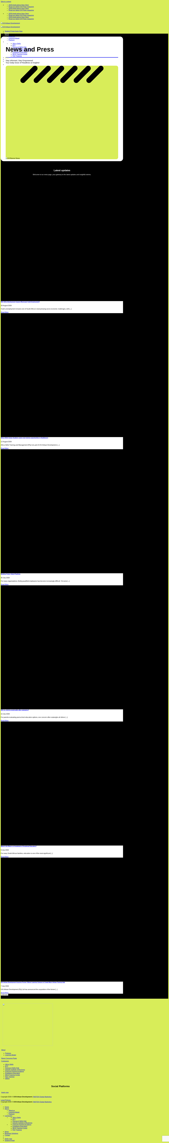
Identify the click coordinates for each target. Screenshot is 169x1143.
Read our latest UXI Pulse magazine (21, 7)
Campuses (8, 42)
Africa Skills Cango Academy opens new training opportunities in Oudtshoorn (24, 438)
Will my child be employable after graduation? (15, 710)
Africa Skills (17, 43)
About (7, 35)
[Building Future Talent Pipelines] (51, 570)
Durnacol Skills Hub (12, 1068)
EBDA (7, 1078)
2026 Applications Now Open (19, 5)
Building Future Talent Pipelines (10, 574)
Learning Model (14, 38)
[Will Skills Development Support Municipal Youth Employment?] (51, 298)
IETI (14, 45)
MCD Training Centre (20, 54)
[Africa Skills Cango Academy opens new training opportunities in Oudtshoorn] (51, 434)
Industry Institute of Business (15, 1070)
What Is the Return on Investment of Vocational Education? (19, 846)
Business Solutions (11, 1133)
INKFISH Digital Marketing (42, 1097)
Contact (7, 1135)
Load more (5, 994)
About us (12, 36)
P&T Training (17, 56)
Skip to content (6, 1)
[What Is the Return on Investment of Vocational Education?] (51, 842)
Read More (5, 312)
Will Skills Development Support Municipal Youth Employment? (20, 302)
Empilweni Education (12, 1073)
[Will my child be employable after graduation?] (51, 706)
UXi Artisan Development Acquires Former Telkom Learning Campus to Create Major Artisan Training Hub (33, 982)
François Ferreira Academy (14, 1071)
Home (7, 33)
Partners (11, 40)
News (7, 58)
